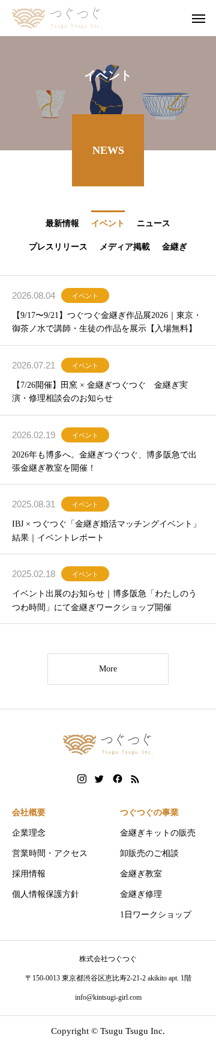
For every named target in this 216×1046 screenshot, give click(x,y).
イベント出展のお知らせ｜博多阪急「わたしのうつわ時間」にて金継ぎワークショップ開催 (104, 600)
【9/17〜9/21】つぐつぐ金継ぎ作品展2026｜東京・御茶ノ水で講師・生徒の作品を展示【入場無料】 (107, 322)
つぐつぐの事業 (149, 812)
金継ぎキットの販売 (158, 832)
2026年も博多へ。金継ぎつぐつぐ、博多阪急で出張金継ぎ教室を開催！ (104, 461)
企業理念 (29, 832)
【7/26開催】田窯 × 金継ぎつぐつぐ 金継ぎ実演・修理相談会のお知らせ (100, 392)
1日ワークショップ (155, 914)
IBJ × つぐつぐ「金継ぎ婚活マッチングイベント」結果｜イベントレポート (106, 530)
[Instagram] (81, 779)
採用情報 (29, 873)
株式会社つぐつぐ (108, 959)
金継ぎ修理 (141, 894)
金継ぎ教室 (141, 873)
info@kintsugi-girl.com (108, 997)
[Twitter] (99, 779)
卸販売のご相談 (149, 853)
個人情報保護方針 (45, 894)
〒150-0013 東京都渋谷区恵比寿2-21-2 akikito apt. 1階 (108, 978)
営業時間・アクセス (50, 853)
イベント (85, 295)
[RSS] (135, 779)
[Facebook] (117, 779)
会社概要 (29, 812)
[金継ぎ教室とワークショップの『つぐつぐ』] (57, 18)
